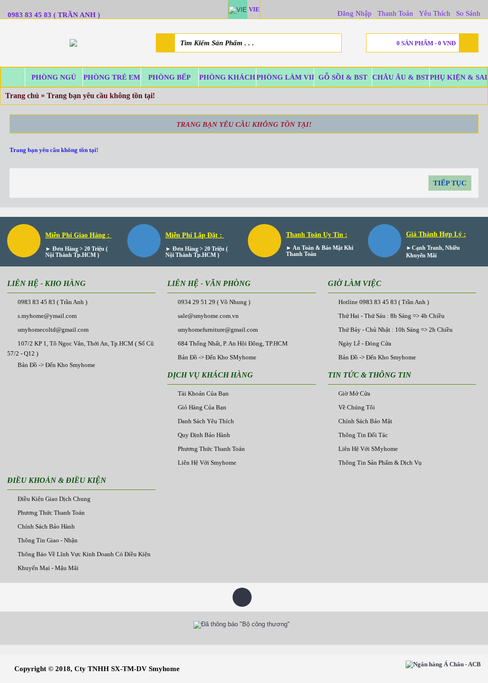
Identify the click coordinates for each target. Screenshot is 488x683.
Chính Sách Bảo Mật (365, 421)
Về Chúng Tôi (356, 407)
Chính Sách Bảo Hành (46, 526)
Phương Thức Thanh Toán (211, 448)
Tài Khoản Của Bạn (203, 393)
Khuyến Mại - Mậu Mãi (48, 567)
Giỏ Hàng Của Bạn (202, 407)
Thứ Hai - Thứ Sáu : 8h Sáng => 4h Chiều (391, 315)
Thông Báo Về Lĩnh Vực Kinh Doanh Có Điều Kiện (84, 554)
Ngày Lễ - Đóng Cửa (364, 343)
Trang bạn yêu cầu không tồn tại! (101, 96)
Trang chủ (22, 96)
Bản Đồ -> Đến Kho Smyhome (56, 364)
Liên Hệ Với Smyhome (207, 462)
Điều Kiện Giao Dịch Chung (54, 498)
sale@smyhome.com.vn (208, 315)
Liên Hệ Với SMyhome (368, 448)
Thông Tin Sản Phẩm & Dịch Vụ (380, 462)
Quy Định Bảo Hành (204, 434)
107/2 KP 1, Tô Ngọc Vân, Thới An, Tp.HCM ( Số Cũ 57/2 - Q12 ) (80, 348)
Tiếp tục (450, 183)
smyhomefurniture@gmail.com (218, 329)
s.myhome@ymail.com (47, 315)
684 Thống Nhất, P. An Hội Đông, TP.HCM (233, 343)
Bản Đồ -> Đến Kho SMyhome (217, 357)
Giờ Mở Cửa (354, 393)
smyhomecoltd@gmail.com (53, 329)
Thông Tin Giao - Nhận (48, 540)
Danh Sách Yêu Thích (206, 421)
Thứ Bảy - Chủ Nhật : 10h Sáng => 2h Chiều (395, 329)
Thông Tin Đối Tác (363, 434)
